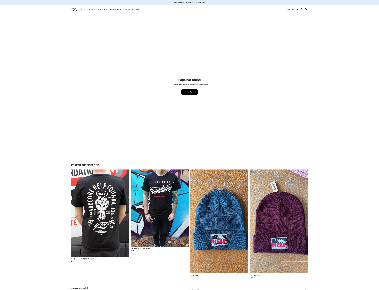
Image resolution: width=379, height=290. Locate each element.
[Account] (301, 9)
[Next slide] (126, 213)
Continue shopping (189, 92)
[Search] (297, 9)
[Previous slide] (74, 213)
